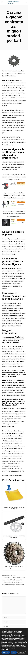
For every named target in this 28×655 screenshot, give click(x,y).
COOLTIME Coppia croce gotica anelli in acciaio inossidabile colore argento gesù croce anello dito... (14, 213)
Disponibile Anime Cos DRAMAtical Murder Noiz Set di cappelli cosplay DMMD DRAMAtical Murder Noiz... (14, 195)
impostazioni (4, 649)
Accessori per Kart (9, 575)
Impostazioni (21, 652)
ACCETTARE (5, 652)
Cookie (12, 648)
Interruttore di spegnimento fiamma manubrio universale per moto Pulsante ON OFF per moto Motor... (14, 177)
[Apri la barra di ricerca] (2, 2)
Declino (13, 652)
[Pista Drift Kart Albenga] (14, 2)
